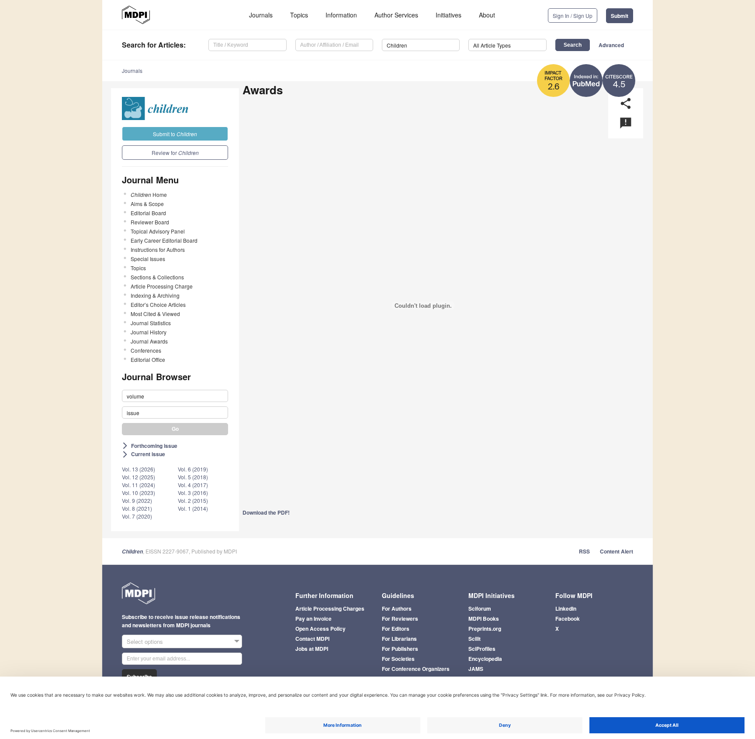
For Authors (397, 608)
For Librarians (399, 639)
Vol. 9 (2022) (137, 500)
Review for (175, 152)
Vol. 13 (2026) (138, 469)
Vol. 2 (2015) (193, 500)
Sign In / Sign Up (572, 15)
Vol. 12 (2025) (138, 477)
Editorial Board (148, 213)
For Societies (398, 659)
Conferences (146, 350)
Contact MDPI (312, 639)
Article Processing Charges (329, 608)
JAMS (475, 669)
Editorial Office (148, 359)
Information (341, 14)
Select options (145, 641)
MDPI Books (483, 618)
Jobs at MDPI (311, 649)
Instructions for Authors (158, 249)
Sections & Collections (157, 277)
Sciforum (479, 608)
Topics (299, 14)
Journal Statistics (151, 323)
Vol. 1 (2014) (193, 508)
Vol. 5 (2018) (193, 477)
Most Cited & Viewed (155, 313)
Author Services (396, 14)
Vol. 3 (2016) (193, 492)
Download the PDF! (266, 512)
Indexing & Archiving (155, 295)
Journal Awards (149, 341)
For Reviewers (400, 618)
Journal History (148, 332)
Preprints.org (484, 628)
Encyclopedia (485, 659)
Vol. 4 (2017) (193, 484)
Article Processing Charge (162, 286)
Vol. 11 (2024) (138, 484)
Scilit (474, 639)
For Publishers (400, 649)
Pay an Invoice (313, 618)
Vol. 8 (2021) (137, 508)
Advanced (611, 45)
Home (149, 194)
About (487, 14)
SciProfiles (481, 649)
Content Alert (616, 551)
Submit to (175, 133)
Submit (619, 16)
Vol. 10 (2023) (138, 492)
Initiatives (448, 14)
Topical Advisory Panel (158, 231)
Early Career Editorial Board (164, 240)
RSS (584, 551)
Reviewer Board (150, 222)
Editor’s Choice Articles (158, 304)
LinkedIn (565, 608)
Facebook (567, 618)
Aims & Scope (147, 203)
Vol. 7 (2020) (137, 516)
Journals (261, 14)
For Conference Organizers (416, 669)
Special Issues (148, 258)
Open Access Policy (320, 628)
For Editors (395, 628)
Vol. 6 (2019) (193, 469)
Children (132, 551)
